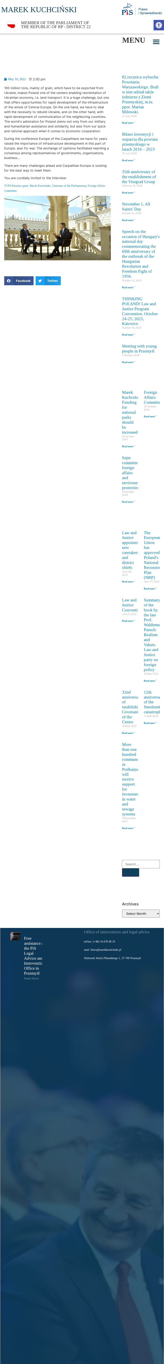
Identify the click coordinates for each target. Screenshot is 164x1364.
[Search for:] (141, 864)
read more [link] (31, 978)
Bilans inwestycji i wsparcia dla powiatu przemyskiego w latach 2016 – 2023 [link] (140, 141)
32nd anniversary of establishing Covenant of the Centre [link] (132, 707)
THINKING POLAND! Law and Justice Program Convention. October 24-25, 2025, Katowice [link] (140, 311)
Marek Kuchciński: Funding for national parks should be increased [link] (132, 412)
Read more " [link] (128, 122)
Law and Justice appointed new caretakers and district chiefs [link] (130, 550)
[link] (159, 25)
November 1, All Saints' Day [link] (136, 206)
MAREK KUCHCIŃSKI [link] (39, 9)
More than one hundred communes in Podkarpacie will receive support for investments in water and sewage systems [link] (132, 779)
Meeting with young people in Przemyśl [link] (139, 348)
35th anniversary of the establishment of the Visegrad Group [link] (139, 176)
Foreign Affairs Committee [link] (153, 397)
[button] (156, 41)
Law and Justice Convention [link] (132, 605)
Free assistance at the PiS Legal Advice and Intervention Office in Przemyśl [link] (34, 955)
